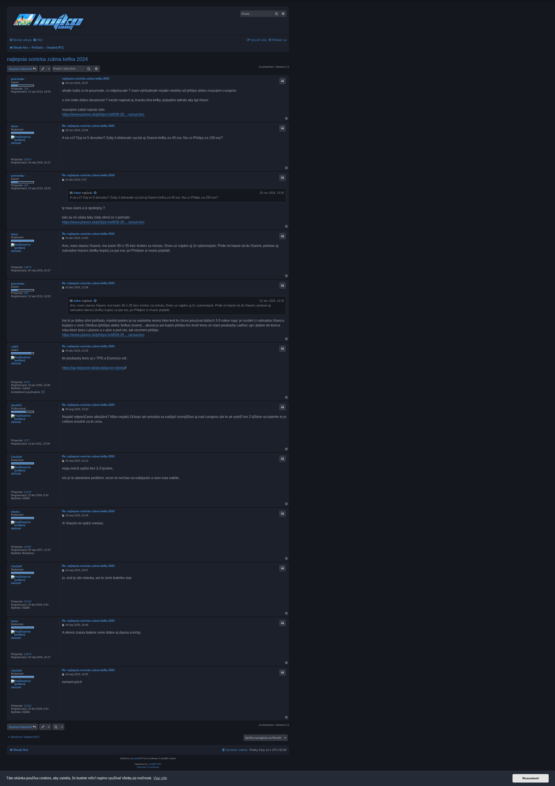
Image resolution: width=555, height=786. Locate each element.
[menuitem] (37, 40)
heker (14, 126)
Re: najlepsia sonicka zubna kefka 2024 (88, 125)
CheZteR (16, 456)
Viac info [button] (160, 778)
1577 (27, 440)
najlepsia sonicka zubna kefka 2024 (47, 59)
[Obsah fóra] (48, 21)
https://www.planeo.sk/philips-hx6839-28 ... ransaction (103, 114)
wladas (15, 511)
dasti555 (16, 405)
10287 (27, 546)
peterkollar (17, 79)
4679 (27, 382)
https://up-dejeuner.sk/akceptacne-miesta (93, 368)
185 (26, 88)
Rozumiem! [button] (530, 778)
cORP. (14, 346)
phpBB (136, 758)
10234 (27, 492)
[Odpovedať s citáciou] (282, 81)
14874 (27, 159)
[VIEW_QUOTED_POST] (95, 193)
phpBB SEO (155, 764)
